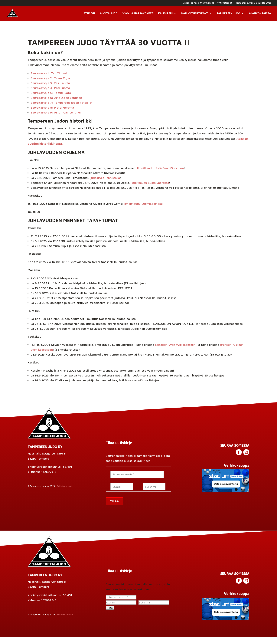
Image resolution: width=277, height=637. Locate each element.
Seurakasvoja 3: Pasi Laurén (50, 83)
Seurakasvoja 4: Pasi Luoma (50, 88)
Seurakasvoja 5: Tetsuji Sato (51, 92)
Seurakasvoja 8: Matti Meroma (52, 107)
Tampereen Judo (228, 13)
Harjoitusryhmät (194, 13)
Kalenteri (165, 13)
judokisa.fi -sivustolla (105, 177)
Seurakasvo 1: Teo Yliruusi (49, 73)
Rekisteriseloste (65, 486)
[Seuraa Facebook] (239, 452)
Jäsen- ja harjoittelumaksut (198, 3)
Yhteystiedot (224, 3)
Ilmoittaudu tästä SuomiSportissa (160, 168)
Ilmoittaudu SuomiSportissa (150, 182)
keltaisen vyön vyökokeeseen (175, 344)
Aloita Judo (109, 13)
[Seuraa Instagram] (246, 452)
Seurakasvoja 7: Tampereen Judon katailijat (62, 102)
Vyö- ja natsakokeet (137, 13)
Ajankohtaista (260, 13)
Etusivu (89, 13)
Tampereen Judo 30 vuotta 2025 (253, 3)
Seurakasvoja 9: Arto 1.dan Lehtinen (56, 112)
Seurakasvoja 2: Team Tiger (50, 78)
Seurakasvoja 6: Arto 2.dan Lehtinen (56, 97)
